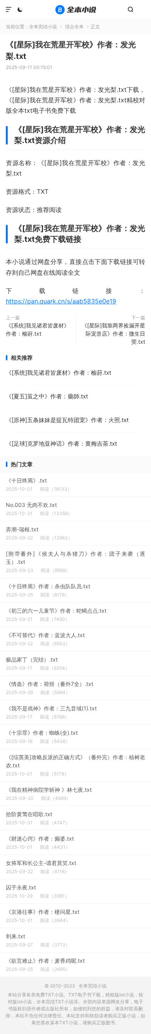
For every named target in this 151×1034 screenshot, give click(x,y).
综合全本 (74, 26)
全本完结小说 (75, 9)
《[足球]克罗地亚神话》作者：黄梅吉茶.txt (61, 443)
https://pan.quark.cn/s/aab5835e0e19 (61, 301)
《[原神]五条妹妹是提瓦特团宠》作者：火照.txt (67, 420)
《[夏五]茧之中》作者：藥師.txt (47, 396)
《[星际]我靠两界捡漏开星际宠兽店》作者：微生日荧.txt (113, 333)
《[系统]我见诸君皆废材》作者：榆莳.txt (37, 329)
